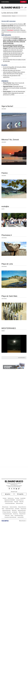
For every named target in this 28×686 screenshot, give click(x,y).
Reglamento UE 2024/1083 (10, 500)
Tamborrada (7, 515)
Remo (3, 508)
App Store (8, 494)
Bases (13, 16)
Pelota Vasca (14, 510)
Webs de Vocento (22, 520)
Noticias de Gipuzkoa (6, 510)
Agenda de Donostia (22, 510)
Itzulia (12, 515)
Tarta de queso (23, 508)
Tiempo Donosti (22, 513)
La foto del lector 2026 (9, 13)
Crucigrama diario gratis (7, 513)
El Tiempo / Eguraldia (7, 512)
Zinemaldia (17, 508)
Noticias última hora (22, 507)
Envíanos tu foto (7, 16)
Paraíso (4, 173)
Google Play (21, 494)
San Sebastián (14, 512)
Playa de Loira (7, 264)
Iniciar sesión (22, 7)
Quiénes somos (11, 498)
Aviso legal (17, 498)
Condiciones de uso (20, 500)
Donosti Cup (15, 513)
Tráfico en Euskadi (22, 512)
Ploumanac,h (6, 235)
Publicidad (16, 501)
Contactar (4, 498)
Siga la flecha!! (7, 106)
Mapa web (21, 501)
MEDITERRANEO (8, 328)
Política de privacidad (9, 501)
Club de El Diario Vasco (19, 515)
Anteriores (21, 357)
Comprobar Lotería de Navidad (10, 517)
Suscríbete (23, 1)
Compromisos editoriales (10, 503)
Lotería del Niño (21, 517)
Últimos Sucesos (5, 507)
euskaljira (5, 206)
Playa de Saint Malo (9, 296)
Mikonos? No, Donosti (10, 140)
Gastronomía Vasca (13, 507)
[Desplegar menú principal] (26, 7)
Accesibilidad (22, 498)
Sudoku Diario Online (10, 508)
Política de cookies (19, 503)
